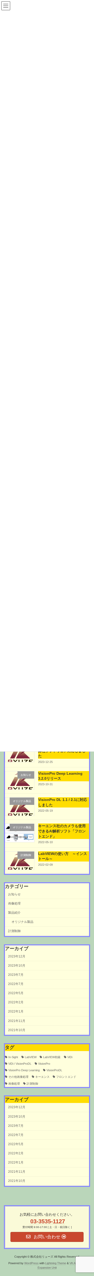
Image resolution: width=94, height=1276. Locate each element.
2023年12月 (16, 956)
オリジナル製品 (22, 922)
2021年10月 (16, 1030)
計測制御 (14, 931)
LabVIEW (31, 1057)
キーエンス (42, 1077)
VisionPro (44, 1063)
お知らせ (14, 894)
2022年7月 (16, 984)
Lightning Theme (55, 1263)
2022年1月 (16, 1012)
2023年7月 (16, 975)
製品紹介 (14, 913)
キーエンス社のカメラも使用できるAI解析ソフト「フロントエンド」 (62, 831)
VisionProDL (54, 1070)
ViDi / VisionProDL (19, 1063)
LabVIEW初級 (52, 1057)
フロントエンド (66, 1077)
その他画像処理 (18, 1077)
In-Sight (13, 1057)
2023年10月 (16, 965)
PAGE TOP (86, 1232)
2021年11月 (16, 1021)
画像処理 (14, 903)
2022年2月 (16, 1002)
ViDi (69, 1057)
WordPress (31, 1263)
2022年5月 (16, 993)
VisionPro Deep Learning (24, 1070)
